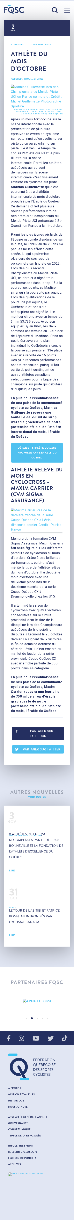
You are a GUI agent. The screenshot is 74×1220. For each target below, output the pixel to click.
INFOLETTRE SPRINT (20, 1146)
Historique (16, 1101)
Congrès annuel (20, 1129)
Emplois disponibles (22, 1158)
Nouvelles (17, 44)
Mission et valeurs (21, 1094)
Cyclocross (36, 44)
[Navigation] (67, 10)
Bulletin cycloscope (23, 1152)
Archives (14, 1164)
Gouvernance (18, 1123)
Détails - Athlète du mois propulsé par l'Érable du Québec (37, 452)
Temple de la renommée (24, 1135)
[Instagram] (21, 1038)
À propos (14, 1088)
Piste (48, 44)
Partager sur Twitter (41, 749)
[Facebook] (9, 1038)
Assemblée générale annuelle (29, 1117)
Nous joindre (18, 1107)
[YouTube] (36, 1038)
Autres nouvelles (37, 792)
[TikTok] (64, 1038)
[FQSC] (14, 9)
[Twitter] (50, 1038)
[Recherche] (55, 10)
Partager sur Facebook (41, 733)
